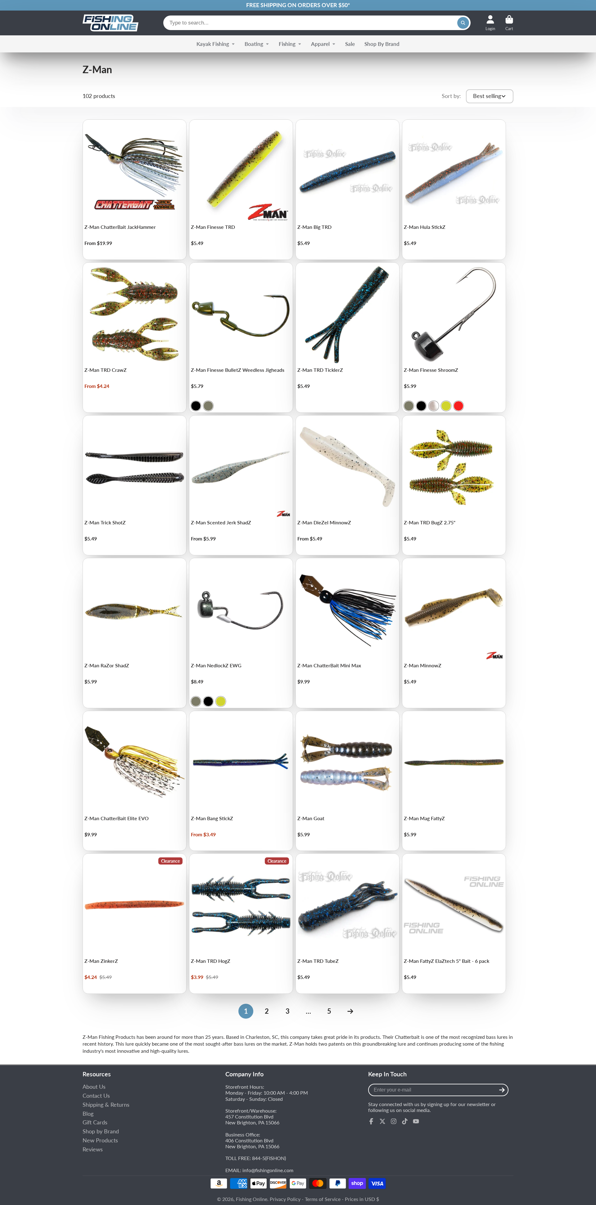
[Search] (463, 23)
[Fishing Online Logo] (110, 23)
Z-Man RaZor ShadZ (134, 633)
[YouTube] (416, 1121)
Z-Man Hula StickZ (454, 190)
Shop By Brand (382, 44)
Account (490, 23)
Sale (350, 44)
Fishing (287, 44)
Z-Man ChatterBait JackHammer (134, 190)
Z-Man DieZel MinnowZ (347, 485)
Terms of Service (323, 1199)
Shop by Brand (101, 1131)
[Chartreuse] (446, 406)
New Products (100, 1140)
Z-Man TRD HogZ (241, 924)
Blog (88, 1114)
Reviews (93, 1149)
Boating (254, 44)
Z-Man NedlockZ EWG (241, 633)
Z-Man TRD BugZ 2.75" (454, 485)
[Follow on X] (382, 1121)
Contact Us (96, 1096)
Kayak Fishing (212, 44)
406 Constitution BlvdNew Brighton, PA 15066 (252, 1143)
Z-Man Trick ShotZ (134, 485)
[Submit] (501, 1090)
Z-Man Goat (347, 781)
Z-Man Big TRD (347, 190)
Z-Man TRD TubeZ (347, 924)
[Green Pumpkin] (208, 406)
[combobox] (317, 23)
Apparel (320, 44)
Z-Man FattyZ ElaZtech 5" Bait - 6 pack (454, 924)
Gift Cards (95, 1122)
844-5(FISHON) (269, 1158)
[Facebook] (371, 1121)
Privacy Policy (285, 1199)
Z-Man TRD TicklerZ (347, 337)
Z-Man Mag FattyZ (454, 781)
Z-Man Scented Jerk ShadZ (241, 485)
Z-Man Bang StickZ (241, 781)
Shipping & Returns (106, 1105)
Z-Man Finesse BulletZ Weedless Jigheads (241, 337)
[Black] (196, 406)
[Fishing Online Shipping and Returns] (298, 5)
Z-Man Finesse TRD (241, 190)
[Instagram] (394, 1121)
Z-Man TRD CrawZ (134, 337)
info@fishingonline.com (267, 1170)
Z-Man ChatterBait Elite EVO (134, 781)
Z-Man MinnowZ (454, 633)
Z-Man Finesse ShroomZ (454, 337)
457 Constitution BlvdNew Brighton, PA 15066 (252, 1119)
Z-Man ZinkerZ (134, 924)
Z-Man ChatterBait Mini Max (347, 633)
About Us (94, 1087)
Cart (509, 23)
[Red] (458, 406)
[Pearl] (434, 406)
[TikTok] (405, 1121)
